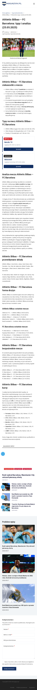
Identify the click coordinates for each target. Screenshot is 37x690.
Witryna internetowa (10, 640)
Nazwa (6, 629)
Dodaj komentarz (9, 646)
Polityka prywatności (21, 687)
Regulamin (32, 687)
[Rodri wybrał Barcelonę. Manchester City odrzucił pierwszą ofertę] (18, 534)
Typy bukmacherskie (15, 34)
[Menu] (34, 4)
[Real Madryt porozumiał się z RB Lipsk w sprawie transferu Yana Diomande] (18, 593)
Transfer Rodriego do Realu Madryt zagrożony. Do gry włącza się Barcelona (23, 506)
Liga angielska (18, 469)
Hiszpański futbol (9, 469)
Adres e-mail (8, 635)
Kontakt (12, 687)
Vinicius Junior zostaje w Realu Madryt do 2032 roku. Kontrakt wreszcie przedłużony (22, 486)
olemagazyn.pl (15, 681)
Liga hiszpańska (6, 34)
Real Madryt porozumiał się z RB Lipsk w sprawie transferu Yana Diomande (22, 496)
